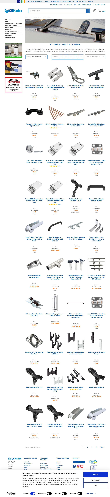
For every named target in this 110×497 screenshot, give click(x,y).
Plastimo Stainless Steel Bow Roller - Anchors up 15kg (76, 426)
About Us (26, 462)
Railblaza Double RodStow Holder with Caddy (75, 353)
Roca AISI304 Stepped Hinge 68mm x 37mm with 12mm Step (76, 162)
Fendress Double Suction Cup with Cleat (34, 125)
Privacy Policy (44, 465)
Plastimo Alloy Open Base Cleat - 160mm (75, 125)
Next (101, 447)
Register (103, 4)
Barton (58, 467)
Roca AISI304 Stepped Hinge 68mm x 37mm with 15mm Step (34, 200)
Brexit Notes (43, 463)
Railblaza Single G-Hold (75, 387)
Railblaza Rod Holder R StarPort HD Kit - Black (34, 425)
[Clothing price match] (13, 85)
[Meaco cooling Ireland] (13, 50)
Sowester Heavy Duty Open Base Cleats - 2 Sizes (76, 238)
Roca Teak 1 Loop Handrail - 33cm (55, 125)
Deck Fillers (8, 29)
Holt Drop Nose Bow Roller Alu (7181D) (34, 314)
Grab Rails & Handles (10, 33)
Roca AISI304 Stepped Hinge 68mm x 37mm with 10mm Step (55, 162)
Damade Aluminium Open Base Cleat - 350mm (96, 125)
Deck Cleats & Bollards (11, 25)
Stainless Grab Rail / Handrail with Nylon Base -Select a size (75, 315)
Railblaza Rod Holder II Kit (34, 387)
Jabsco (58, 462)
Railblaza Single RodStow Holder (96, 353)
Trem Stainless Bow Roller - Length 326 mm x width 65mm (34, 239)
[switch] (49, 493)
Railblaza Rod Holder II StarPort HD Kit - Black (55, 425)
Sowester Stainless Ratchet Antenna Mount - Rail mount (34, 86)
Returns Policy (44, 467)
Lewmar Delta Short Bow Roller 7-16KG (76, 86)
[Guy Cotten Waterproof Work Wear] (13, 67)
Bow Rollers (8, 19)
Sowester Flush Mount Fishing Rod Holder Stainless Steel (75, 277)
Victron (58, 463)
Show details (89, 493)
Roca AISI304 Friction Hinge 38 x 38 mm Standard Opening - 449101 (96, 162)
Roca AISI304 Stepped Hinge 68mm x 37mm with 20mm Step (55, 200)
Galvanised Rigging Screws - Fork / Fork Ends (55, 314)
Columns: (55, 56)
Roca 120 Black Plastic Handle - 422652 (96, 200)
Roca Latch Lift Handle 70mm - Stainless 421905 (34, 161)
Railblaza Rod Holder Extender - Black (75, 200)
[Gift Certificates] (95, 10)
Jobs (25, 469)
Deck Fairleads (9, 27)
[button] (13, 15)
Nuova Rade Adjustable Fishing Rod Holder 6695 (96, 86)
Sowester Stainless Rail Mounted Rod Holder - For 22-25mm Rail (55, 277)
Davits (6, 21)
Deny (95, 485)
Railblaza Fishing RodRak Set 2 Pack (55, 353)
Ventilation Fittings (10, 37)
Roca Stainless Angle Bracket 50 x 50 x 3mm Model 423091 (96, 239)
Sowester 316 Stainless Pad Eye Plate (34, 353)
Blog (25, 467)
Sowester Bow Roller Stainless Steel (34, 276)
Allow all (95, 474)
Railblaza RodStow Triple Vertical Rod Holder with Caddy (55, 389)
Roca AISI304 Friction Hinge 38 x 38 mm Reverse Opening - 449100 (96, 315)
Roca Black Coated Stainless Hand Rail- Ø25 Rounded (55, 239)
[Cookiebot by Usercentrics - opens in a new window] (11, 493)
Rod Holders (8, 35)
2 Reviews (59, 204)
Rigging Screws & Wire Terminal (13, 23)
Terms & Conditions (45, 469)
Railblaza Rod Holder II (96, 387)
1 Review (59, 127)
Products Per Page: (92, 56)
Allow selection (95, 480)
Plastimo (58, 469)
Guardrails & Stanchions (11, 31)
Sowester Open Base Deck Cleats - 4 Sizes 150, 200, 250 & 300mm (96, 277)
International (59, 465)
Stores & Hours (28, 463)
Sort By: (29, 56)
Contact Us (27, 465)
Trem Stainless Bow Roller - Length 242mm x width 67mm (96, 426)
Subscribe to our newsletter (79, 461)
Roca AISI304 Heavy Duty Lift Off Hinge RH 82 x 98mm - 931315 (55, 87)
